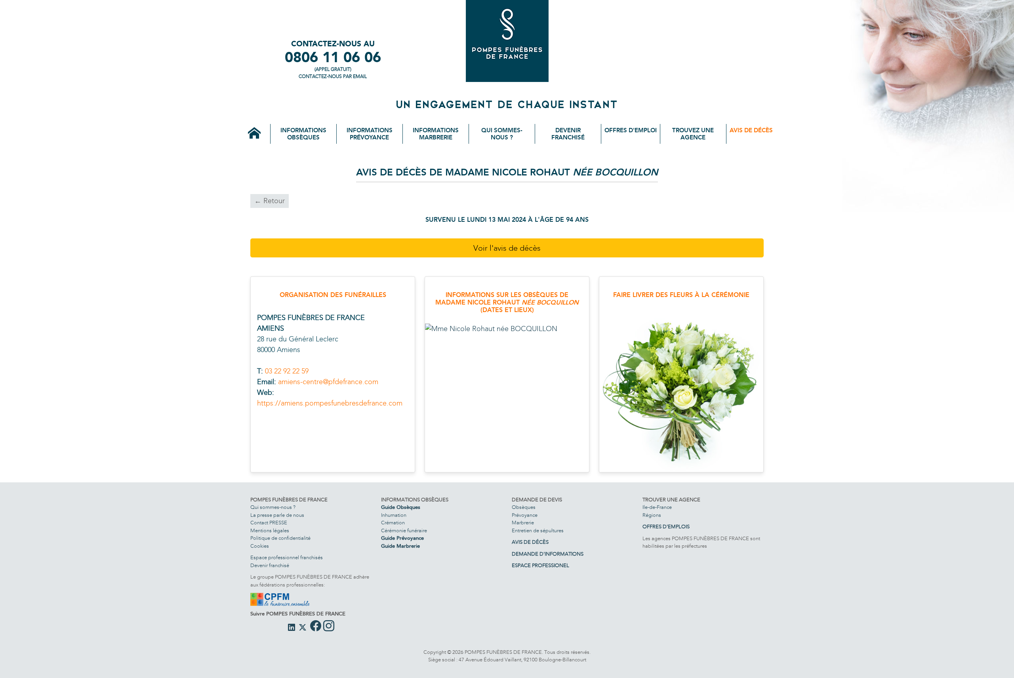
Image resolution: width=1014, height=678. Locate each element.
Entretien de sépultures (538, 531)
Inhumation (393, 515)
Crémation (393, 523)
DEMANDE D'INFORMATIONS (547, 554)
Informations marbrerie (436, 134)
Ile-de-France (657, 507)
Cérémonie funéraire (404, 531)
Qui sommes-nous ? (501, 134)
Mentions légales (269, 531)
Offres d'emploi (630, 130)
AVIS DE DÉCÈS (530, 542)
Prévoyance (524, 515)
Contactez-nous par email (333, 76)
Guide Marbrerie (400, 546)
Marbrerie (523, 523)
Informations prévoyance (370, 134)
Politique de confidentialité (280, 538)
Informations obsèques (303, 134)
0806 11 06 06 (333, 57)
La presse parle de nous (277, 515)
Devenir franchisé (568, 134)
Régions (651, 515)
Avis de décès (751, 130)
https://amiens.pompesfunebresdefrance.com (329, 403)
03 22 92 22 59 (287, 371)
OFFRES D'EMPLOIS (666, 527)
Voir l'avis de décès (507, 248)
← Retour (269, 200)
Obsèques (524, 507)
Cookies (259, 546)
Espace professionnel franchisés (286, 557)
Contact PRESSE (268, 523)
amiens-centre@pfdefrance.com (328, 381)
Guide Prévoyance (402, 538)
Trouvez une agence (693, 134)
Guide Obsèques (400, 507)
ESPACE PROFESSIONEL (540, 565)
